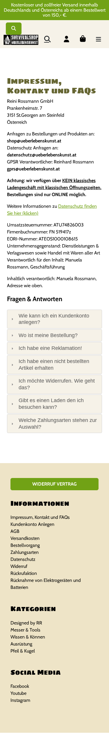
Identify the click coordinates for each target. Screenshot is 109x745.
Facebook (19, 686)
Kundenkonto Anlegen (32, 524)
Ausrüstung (21, 644)
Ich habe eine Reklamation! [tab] (50, 348)
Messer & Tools (25, 630)
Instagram (20, 700)
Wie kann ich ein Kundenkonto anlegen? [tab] (54, 319)
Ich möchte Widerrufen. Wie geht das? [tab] (57, 384)
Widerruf (18, 566)
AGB (14, 531)
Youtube (18, 693)
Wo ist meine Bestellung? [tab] (48, 335)
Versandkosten (25, 538)
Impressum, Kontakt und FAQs (40, 517)
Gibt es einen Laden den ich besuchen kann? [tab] (51, 403)
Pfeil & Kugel (22, 651)
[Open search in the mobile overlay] (47, 39)
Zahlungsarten (24, 552)
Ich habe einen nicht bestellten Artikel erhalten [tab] (54, 364)
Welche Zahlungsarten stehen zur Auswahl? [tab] (58, 423)
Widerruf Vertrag (54, 484)
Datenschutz (22, 559)
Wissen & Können (27, 637)
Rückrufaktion (23, 573)
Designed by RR (26, 623)
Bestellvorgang (25, 545)
